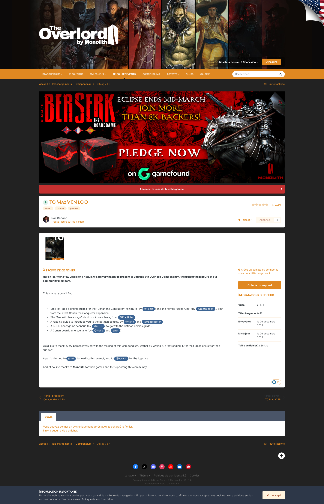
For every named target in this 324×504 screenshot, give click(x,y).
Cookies (195, 475)
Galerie (205, 74)
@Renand (121, 358)
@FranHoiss (127, 317)
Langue (129, 475)
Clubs (190, 74)
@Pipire (98, 330)
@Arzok (98, 326)
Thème (144, 475)
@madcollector (152, 321)
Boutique (77, 74)
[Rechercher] (281, 74)
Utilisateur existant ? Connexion (237, 62)
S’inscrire (271, 61)
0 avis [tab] (48, 416)
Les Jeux (99, 74)
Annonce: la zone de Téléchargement (162, 189)
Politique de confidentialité (170, 475)
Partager (245, 219)
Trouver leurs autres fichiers (68, 221)
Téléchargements (124, 74)
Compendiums (151, 74)
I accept (275, 495)
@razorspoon (205, 308)
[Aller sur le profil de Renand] (46, 219)
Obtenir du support (260, 285)
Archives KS (53, 74)
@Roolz (148, 308)
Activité (172, 74)
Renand (62, 218)
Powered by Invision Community (162, 483)
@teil (115, 330)
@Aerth (129, 321)
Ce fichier (266, 74)
